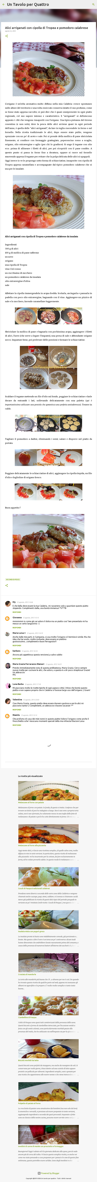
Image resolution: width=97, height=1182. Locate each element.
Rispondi (17, 612)
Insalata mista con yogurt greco (31, 931)
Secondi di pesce (13, 579)
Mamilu (16, 715)
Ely (14, 602)
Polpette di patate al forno (29, 1103)
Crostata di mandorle (27, 974)
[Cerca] (52, 4)
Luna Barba (18, 684)
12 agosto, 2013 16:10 (35, 633)
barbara (16, 651)
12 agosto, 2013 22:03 (31, 700)
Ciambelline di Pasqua (27, 1017)
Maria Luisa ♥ (19, 633)
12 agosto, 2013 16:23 (53, 664)
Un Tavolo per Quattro (28, 4)
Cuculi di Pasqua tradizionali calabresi (34, 888)
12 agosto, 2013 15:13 (31, 618)
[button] (6, 36)
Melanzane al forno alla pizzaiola (32, 845)
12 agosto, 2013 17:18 (33, 684)
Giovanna (17, 617)
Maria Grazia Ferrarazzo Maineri (28, 664)
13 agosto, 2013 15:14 (29, 715)
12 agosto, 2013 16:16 (29, 651)
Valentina (17, 699)
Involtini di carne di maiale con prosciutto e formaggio (40, 1146)
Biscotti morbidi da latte (28, 1060)
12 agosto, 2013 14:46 (25, 602)
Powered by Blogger (50, 1173)
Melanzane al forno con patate (31, 802)
